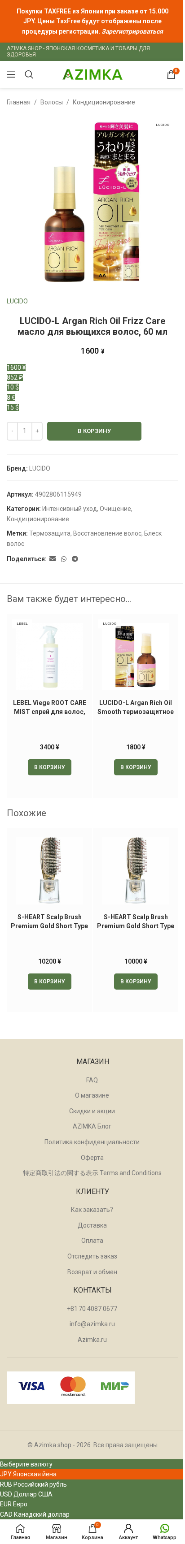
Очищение (115, 508)
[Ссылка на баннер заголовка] (92, 21)
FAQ (92, 1080)
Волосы (51, 102)
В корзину (94, 431)
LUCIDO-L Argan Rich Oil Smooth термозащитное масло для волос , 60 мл (135, 711)
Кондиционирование (104, 102)
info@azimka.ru (92, 1324)
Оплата (92, 1240)
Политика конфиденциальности (92, 1142)
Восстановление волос (107, 533)
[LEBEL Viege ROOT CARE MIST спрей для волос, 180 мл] (49, 656)
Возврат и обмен (92, 1272)
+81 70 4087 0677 (92, 1308)
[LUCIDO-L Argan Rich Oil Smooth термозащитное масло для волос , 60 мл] (135, 656)
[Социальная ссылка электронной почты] (52, 559)
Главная (19, 102)
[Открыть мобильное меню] (11, 74)
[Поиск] (29, 74)
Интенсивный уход (69, 508)
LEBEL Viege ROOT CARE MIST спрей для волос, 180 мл (49, 711)
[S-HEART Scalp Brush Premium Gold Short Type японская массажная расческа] (135, 870)
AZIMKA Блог (92, 1126)
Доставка (92, 1225)
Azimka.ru (92, 1339)
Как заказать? (92, 1209)
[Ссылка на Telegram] (75, 559)
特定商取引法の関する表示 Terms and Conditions (92, 1172)
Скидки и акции (92, 1111)
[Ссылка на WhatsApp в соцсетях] (63, 559)
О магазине (92, 1095)
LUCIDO (17, 301)
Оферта (92, 1157)
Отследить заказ (92, 1256)
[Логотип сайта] (92, 74)
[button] (49, 767)
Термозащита (49, 533)
